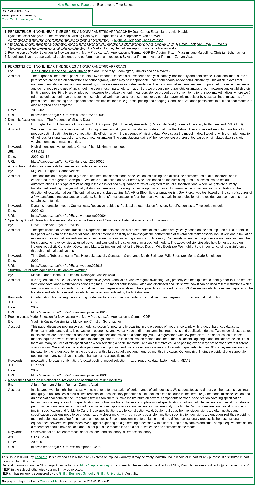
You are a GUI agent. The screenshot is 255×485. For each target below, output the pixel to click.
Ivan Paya (204, 44)
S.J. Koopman (127, 36)
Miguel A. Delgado (127, 40)
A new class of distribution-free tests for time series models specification (58, 40)
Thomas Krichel (49, 481)
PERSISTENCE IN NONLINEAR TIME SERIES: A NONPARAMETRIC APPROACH (67, 31)
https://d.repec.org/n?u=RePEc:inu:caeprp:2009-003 (68, 115)
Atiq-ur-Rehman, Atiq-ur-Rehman (150, 56)
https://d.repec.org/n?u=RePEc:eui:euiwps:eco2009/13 (69, 375)
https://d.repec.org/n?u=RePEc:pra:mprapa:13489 (66, 447)
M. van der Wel (149, 36)
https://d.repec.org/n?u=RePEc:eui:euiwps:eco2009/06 (69, 312)
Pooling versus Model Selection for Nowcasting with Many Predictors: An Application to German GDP (79, 52)
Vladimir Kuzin (166, 52)
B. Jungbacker (105, 36)
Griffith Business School (76, 473)
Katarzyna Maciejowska (160, 48)
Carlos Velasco (152, 40)
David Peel (187, 44)
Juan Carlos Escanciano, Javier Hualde (161, 31)
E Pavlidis (219, 44)
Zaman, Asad (184, 56)
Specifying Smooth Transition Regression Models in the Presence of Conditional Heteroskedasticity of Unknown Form (91, 44)
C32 (34, 302)
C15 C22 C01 (41, 437)
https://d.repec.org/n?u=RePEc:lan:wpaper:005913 (67, 265)
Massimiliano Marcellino (195, 52)
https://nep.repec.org (94, 465)
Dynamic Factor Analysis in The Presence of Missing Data (49, 36)
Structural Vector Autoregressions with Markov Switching (47, 48)
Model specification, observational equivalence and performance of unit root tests (65, 56)
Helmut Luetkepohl (128, 48)
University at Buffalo (30, 19)
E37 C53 (37, 365)
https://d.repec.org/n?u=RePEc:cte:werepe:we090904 (69, 215)
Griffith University (109, 473)
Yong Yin (8, 19)
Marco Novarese (192, 465)
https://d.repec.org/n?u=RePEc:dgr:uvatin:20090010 (67, 161)
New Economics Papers (74, 4)
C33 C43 (37, 151)
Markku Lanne (103, 48)
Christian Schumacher (229, 52)
